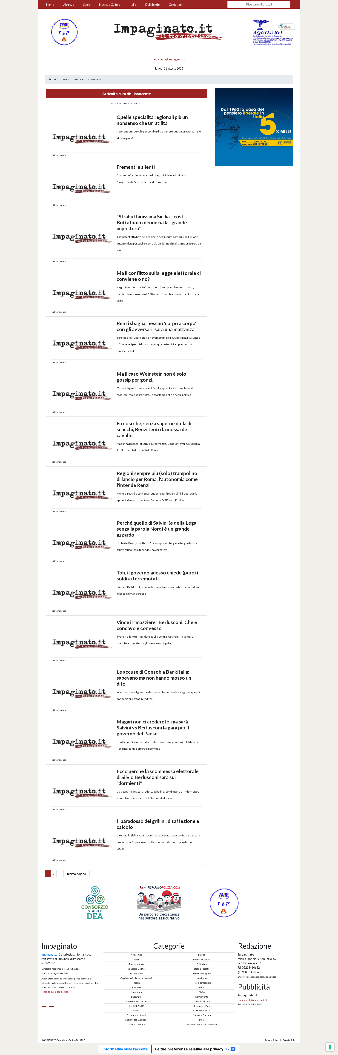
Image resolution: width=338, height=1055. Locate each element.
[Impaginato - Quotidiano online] (169, 32)
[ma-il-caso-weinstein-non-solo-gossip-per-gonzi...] (82, 389)
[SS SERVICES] (233, 902)
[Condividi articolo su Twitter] (190, 155)
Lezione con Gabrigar (136, 1019)
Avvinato (201, 978)
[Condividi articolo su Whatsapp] (198, 155)
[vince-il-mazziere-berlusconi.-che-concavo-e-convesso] (82, 637)
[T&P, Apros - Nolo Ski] (64, 31)
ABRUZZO (136, 955)
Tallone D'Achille (136, 1024)
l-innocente (94, 79)
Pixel (201, 1019)
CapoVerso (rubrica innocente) (136, 978)
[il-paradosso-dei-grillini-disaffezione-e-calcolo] (82, 836)
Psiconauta (136, 991)
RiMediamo (136, 973)
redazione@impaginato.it (169, 59)
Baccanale (136, 996)
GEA (201, 987)
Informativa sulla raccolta (125, 1049)
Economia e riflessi (136, 1015)
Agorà (136, 1010)
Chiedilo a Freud (202, 1001)
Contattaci (175, 4)
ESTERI (202, 955)
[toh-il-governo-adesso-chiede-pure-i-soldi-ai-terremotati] (82, 588)
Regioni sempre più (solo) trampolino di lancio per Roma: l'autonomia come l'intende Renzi (157, 479)
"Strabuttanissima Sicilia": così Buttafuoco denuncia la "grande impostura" (152, 222)
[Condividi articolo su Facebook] (194, 155)
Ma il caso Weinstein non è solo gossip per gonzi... (151, 377)
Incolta (136, 982)
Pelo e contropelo (202, 982)
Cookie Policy (290, 1040)
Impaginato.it (49, 954)
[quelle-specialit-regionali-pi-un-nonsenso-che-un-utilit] (82, 132)
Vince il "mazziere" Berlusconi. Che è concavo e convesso (157, 625)
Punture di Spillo (202, 973)
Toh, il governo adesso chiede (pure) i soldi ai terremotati (157, 576)
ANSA (202, 991)
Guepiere (136, 987)
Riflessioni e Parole (202, 1005)
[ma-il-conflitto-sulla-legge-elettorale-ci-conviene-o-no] (82, 288)
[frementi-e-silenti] (82, 182)
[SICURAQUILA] (274, 31)
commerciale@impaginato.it (252, 1000)
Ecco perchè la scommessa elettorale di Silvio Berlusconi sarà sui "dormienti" (158, 777)
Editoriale (202, 964)
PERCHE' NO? (136, 1005)
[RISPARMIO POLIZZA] (105, 902)
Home (50, 4)
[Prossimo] (174, 923)
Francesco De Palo (136, 968)
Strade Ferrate (201, 968)
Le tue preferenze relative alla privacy (189, 1049)
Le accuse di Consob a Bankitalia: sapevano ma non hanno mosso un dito (154, 678)
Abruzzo (68, 4)
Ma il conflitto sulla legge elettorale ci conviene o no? (159, 276)
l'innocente (60, 155)
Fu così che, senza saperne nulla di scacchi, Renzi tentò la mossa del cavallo (154, 429)
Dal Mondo (152, 4)
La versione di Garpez (136, 1001)
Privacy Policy (271, 1040)
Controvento (201, 996)
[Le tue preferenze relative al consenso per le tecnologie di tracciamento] (330, 1047)
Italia (133, 4)
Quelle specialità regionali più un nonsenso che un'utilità (152, 120)
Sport (86, 4)
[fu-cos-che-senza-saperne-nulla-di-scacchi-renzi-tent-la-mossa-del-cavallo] (82, 439)
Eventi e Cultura (201, 959)
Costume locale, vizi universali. (202, 1024)
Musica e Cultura (109, 4)
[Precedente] (163, 923)
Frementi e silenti (136, 167)
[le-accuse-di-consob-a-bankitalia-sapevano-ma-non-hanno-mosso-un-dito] (82, 687)
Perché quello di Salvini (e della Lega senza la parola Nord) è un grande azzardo (156, 529)
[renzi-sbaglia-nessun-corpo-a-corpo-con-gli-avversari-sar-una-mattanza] (82, 339)
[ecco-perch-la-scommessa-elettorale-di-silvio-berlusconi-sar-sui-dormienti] (82, 786)
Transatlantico (136, 964)
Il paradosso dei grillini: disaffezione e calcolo (158, 824)
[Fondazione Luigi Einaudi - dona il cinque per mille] (254, 126)
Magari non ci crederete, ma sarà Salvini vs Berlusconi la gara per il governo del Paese (153, 728)
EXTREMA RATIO (202, 1010)
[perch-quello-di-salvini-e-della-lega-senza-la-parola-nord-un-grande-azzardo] (82, 538)
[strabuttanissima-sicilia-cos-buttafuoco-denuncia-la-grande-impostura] (82, 232)
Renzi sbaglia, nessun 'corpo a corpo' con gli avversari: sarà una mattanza (156, 326)
